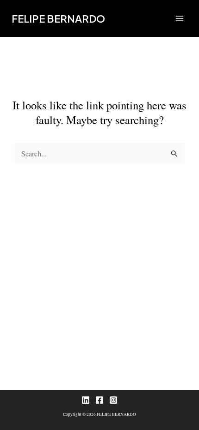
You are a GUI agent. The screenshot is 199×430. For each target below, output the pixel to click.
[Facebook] (99, 400)
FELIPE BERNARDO (58, 18)
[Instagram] (113, 400)
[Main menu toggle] (179, 18)
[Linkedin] (85, 400)
